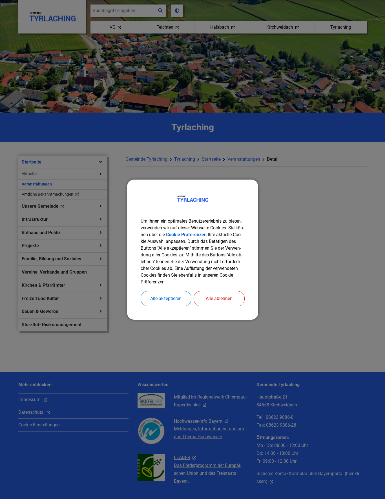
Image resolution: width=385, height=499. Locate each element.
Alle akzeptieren (166, 298)
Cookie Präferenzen (186, 234)
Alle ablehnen (219, 298)
